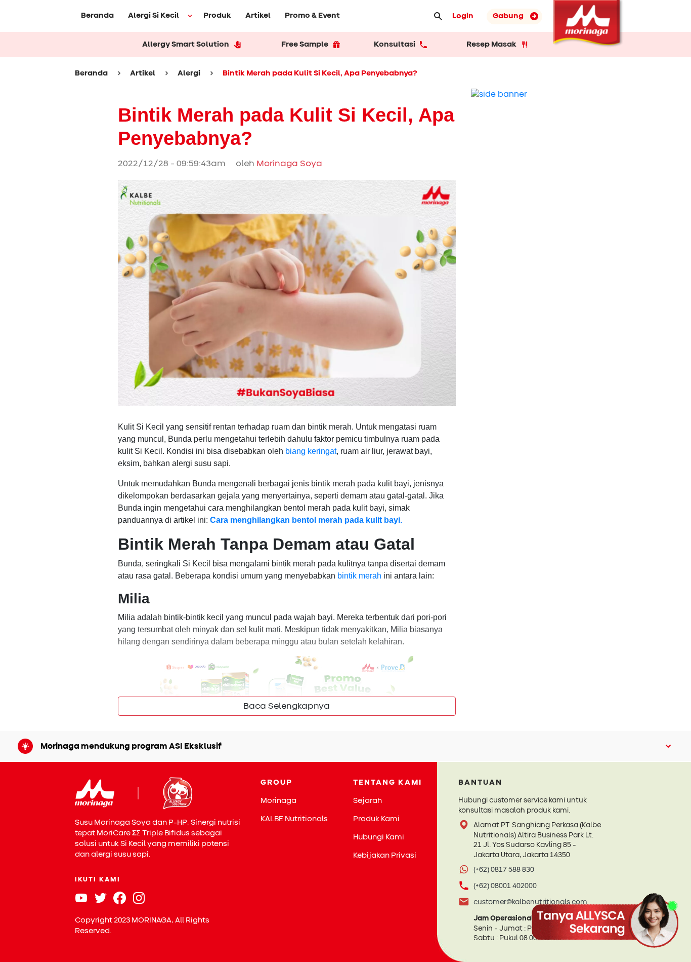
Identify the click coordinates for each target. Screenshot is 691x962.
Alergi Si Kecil (153, 15)
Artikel (258, 15)
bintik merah (359, 575)
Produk (217, 15)
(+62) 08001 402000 (505, 886)
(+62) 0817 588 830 (503, 869)
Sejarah (367, 800)
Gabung (509, 16)
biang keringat (310, 451)
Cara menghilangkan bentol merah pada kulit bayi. (306, 520)
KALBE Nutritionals (294, 819)
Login (462, 16)
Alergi (189, 73)
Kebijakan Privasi (384, 855)
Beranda (97, 15)
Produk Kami (376, 819)
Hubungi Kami (378, 837)
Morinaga (278, 800)
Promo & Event (312, 15)
